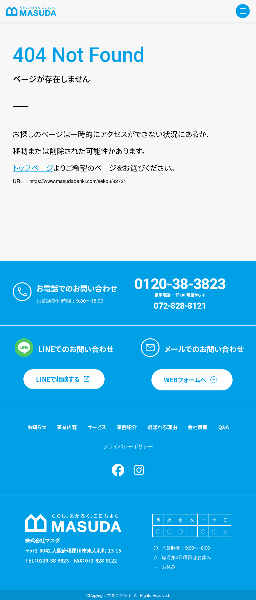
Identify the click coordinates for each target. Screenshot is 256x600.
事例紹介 (127, 427)
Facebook (118, 470)
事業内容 (67, 427)
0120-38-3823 (180, 283)
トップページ (33, 167)
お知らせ (36, 427)
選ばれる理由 (162, 427)
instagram (139, 470)
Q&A (223, 427)
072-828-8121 (180, 305)
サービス (96, 427)
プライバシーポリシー (128, 446)
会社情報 (198, 427)
